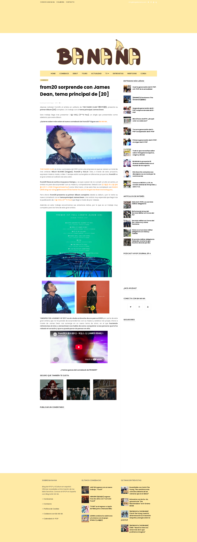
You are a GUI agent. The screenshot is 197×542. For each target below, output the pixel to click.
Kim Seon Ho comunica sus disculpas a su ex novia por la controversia (144, 174)
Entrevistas (118, 73)
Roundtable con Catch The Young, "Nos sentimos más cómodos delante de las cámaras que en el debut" (139, 490)
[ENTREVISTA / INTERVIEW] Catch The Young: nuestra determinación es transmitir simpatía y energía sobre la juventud (136, 515)
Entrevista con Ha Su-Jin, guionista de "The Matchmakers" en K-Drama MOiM (139, 502)
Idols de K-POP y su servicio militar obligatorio (142, 203)
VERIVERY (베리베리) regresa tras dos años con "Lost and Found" (100, 499)
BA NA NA (103, 121)
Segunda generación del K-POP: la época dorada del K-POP (143, 110)
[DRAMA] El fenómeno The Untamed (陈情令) (143, 99)
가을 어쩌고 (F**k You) (63, 200)
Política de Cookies (51, 509)
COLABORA (60, 2)
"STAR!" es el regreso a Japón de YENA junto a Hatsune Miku (101, 507)
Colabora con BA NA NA (53, 514)
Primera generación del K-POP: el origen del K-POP (145, 141)
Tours (84, 73)
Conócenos (48, 499)
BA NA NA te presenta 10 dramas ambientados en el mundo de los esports (143, 163)
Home (53, 73)
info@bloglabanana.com (137, 2)
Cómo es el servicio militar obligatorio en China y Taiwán (142, 231)
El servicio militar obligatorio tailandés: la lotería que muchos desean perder (143, 241)
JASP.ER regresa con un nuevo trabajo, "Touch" (101, 488)
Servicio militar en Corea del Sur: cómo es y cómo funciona (143, 222)
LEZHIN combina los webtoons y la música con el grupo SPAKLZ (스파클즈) (101, 518)
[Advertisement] (58, 18)
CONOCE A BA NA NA (47, 2)
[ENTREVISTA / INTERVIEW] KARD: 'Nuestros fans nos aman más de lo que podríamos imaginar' (138, 528)
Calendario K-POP (51, 518)
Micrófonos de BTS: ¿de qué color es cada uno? (143, 120)
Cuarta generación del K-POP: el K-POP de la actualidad (144, 88)
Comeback (64, 73)
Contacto (48, 504)
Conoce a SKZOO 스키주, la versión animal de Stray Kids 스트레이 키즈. (145, 185)
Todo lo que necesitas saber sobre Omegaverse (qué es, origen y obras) (144, 153)
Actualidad (96, 73)
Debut (75, 73)
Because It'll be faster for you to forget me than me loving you (85, 189)
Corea (143, 73)
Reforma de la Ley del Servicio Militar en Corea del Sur (143, 213)
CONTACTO (70, 2)
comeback (44, 80)
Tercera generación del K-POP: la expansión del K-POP (143, 130)
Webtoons (132, 73)
